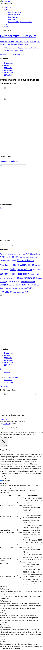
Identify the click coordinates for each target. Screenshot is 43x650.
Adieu (24, 254)
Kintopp (3, 282)
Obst (1, 288)
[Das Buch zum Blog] (13, 209)
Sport (30, 288)
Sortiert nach (4, 245)
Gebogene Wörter (21, 269)
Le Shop (7, 10)
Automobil (28, 257)
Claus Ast (7, 7)
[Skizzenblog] (5, 1)
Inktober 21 (19, 42)
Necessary (6, 480)
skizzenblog (4, 42)
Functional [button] (3, 586)
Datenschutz (8, 382)
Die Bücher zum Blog (15, 12)
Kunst (23, 282)
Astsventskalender (9, 257)
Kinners (38, 278)
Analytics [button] (3, 610)
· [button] (4, 375)
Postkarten (12, 19)
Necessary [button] (4, 478)
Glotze (9, 278)
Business (33, 42)
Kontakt (6, 26)
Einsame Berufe (25, 260)
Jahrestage (29, 278)
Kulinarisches (13, 281)
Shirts (6, 24)
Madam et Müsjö (13, 285)
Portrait (15, 288)
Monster (27, 285)
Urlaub (13, 292)
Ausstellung (21, 257)
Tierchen (5, 291)
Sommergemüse (22, 288)
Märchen (38, 285)
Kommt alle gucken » (9, 161)
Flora (7, 269)
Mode (21, 285)
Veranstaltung (20, 292)
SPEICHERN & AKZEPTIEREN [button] (10, 649)
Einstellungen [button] (4, 437)
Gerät (3, 273)
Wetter (27, 292)
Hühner (13, 278)
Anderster (7, 373)
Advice (29, 254)
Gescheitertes (12, 44)
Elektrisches (5, 265)
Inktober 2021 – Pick (25, 54)
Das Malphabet (13, 17)
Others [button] (2, 639)
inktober (21, 44)
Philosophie (7, 288)
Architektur (36, 254)
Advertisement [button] (5, 625)
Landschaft (30, 282)
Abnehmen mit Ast (6, 254)
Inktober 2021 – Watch (8, 54)
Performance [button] (4, 598)
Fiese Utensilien (22, 265)
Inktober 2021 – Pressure (18, 36)
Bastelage (34, 257)
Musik (27, 44)
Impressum (8, 380)
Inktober (11, 42)
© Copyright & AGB (11, 377)
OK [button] (11, 437)
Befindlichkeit (5, 261)
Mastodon (3, 419)
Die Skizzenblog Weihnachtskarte (20, 22)
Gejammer (37, 269)
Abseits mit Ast (17, 254)
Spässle (26, 42)
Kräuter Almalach (14, 15)
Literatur (4, 285)
